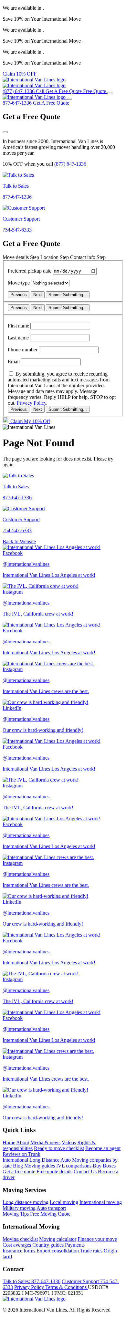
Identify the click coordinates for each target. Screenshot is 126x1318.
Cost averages (17, 1245)
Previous (18, 294)
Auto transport (51, 1208)
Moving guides (39, 1165)
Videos (69, 1142)
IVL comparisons (73, 1165)
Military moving (19, 1208)
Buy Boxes (104, 1165)
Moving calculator (57, 1239)
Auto (65, 1160)
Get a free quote (19, 1171)
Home (9, 1142)
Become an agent (103, 1148)
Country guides (48, 1245)
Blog (18, 1165)
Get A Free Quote (51, 103)
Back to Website (19, 541)
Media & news (45, 1142)
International (15, 1160)
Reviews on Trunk (21, 1154)
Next (37, 294)
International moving (100, 1202)
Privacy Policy (31, 403)
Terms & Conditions (66, 1287)
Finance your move (97, 1239)
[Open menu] (109, 93)
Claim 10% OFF (20, 74)
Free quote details (54, 1171)
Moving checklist (20, 1239)
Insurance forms (19, 1250)
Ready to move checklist (59, 1148)
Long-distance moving (25, 1202)
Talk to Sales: (31, 1281)
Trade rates (91, 1250)
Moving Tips (16, 1214)
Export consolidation (58, 1250)
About (22, 1142)
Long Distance (44, 1160)
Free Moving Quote (50, 1214)
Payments (75, 1245)
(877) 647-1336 (70, 164)
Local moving (64, 1202)
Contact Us (85, 1171)
